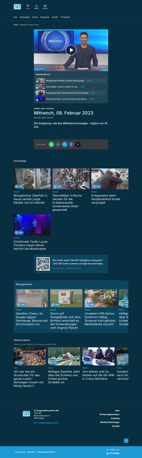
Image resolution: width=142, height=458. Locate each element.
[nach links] (16, 298)
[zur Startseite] (17, 6)
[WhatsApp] (51, 144)
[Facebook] (71, 144)
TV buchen (65, 17)
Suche (35, 17)
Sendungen (25, 17)
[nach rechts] (125, 298)
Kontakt (115, 426)
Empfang (115, 418)
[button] (58, 144)
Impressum (31, 452)
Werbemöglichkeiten (109, 414)
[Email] (64, 144)
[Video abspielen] (71, 50)
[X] (78, 144)
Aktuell (16, 25)
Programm (44, 17)
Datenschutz (20, 452)
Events (55, 17)
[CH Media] (112, 453)
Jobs (117, 410)
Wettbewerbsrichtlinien (46, 452)
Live (15, 17)
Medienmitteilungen (109, 422)
